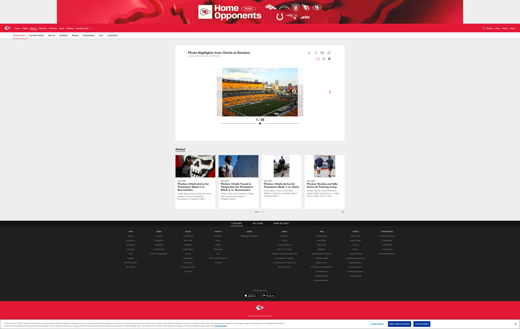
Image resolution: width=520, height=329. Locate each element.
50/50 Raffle (321, 240)
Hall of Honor (130, 267)
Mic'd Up (188, 254)
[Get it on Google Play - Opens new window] (269, 296)
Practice (218, 245)
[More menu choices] (92, 28)
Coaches (130, 258)
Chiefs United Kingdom (387, 254)
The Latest (188, 271)
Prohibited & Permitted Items (321, 267)
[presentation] (343, 212)
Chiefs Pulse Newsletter (159, 254)
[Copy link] (329, 53)
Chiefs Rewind (188, 249)
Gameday (217, 236)
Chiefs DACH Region (387, 236)
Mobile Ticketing (355, 254)
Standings (130, 249)
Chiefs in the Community (218, 258)
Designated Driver (321, 276)
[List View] (329, 59)
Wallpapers (322, 249)
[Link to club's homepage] (7, 28)
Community (188, 263)
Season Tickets (355, 240)
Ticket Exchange (355, 276)
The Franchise (188, 236)
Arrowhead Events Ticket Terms (284, 263)
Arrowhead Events (355, 267)
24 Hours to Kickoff (188, 267)
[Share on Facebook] (309, 54)
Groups (355, 245)
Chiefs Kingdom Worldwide (322, 254)
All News (159, 236)
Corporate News (159, 249)
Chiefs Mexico (387, 240)
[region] (260, 324)
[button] (256, 212)
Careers (284, 240)
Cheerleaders (188, 258)
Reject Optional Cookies (399, 324)
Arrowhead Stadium (321, 280)
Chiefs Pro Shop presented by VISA (284, 254)
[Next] (330, 92)
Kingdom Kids (321, 236)
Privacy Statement (284, 245)
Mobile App (321, 245)
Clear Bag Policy (322, 271)
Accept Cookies (421, 324)
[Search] (484, 28)
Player (218, 240)
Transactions (130, 240)
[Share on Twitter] (316, 54)
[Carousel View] (318, 59)
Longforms (159, 240)
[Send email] (322, 54)
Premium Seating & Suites (355, 258)
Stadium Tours (321, 263)
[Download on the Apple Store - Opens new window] (250, 295)
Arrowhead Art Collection (284, 258)
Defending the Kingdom (249, 236)
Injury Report (130, 245)
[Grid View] (324, 59)
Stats (130, 254)
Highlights (188, 245)
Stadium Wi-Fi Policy (284, 249)
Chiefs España (387, 245)
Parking (355, 249)
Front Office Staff (130, 263)
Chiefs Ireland (387, 249)
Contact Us (284, 236)
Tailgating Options (355, 263)
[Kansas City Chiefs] (260, 308)
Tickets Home (355, 236)
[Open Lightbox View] (260, 98)
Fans (218, 254)
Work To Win (188, 240)
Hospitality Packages (355, 271)
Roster (130, 236)
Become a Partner (284, 267)
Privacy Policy (221, 326)
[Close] (516, 324)
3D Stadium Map (322, 258)
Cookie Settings (377, 324)
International (158, 245)
